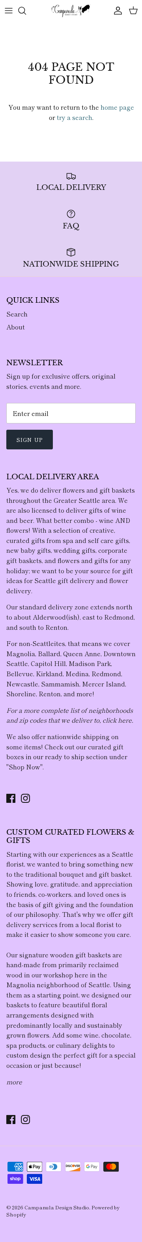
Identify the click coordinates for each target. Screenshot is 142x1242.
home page (117, 107)
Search (17, 313)
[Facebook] (10, 798)
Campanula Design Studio (56, 1207)
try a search (74, 117)
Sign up (30, 439)
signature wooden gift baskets (65, 954)
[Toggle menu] (8, 10)
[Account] (116, 10)
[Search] (26, 10)
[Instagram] (25, 798)
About (15, 326)
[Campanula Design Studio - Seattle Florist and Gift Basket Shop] (71, 10)
